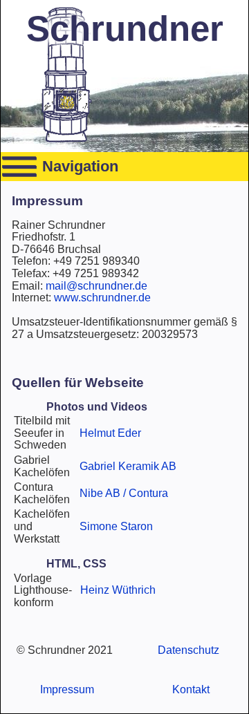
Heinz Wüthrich (118, 590)
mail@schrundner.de (96, 286)
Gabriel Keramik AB (128, 466)
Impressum (67, 689)
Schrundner (124, 28)
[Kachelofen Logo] (65, 139)
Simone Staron (116, 526)
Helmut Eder (110, 433)
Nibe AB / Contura (124, 493)
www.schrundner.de (102, 297)
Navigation (80, 166)
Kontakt (190, 689)
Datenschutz (188, 650)
